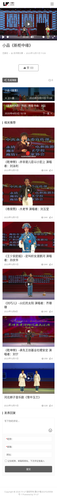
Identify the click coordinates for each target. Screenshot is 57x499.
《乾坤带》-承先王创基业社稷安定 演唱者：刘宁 (28, 352)
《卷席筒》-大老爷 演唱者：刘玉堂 (26, 209)
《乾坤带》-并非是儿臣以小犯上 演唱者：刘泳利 (28, 164)
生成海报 (11, 80)
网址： (9, 454)
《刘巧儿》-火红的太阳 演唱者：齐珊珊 (28, 305)
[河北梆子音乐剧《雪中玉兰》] (28, 378)
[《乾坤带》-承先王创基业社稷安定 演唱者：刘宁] (28, 331)
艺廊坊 (5, 53)
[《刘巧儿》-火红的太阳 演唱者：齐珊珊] (28, 284)
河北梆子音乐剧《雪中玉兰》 (22, 397)
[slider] (14, 36)
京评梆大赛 (18, 53)
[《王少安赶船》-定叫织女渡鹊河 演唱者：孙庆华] (28, 237)
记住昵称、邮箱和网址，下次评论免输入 (26, 461)
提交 (28, 469)
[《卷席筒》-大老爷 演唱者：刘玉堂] (28, 190)
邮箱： (10, 446)
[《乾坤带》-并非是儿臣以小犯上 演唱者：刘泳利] (28, 143)
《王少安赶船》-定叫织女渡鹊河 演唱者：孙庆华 (28, 258)
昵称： (10, 439)
